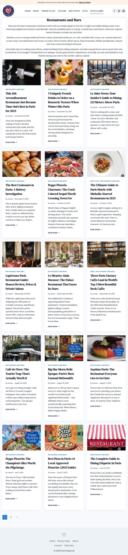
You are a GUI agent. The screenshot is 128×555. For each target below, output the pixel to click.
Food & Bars (96, 11)
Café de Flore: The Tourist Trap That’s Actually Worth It (18, 373)
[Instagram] (124, 11)
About (75, 541)
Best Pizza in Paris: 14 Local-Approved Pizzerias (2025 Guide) (62, 463)
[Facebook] (114, 11)
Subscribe (69, 545)
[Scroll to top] (122, 551)
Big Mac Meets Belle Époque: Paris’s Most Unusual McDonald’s (61, 373)
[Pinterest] (119, 11)
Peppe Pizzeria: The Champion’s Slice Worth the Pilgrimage (21, 463)
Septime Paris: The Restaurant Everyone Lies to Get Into (103, 373)
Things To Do (48, 11)
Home (28, 11)
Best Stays (74, 11)
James (10, 116)
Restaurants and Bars (15, 89)
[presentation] (21, 72)
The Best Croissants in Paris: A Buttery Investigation (20, 189)
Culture (62, 11)
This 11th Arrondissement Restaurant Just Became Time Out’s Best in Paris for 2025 (21, 102)
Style (85, 11)
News (36, 11)
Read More (11, 142)
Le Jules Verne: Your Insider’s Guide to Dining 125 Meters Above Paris (106, 97)
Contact (58, 545)
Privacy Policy (64, 541)
